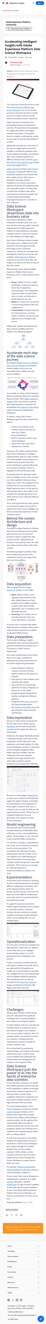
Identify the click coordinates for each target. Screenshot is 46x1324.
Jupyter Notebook (18, 441)
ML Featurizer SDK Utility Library (24, 707)
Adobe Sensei (16, 243)
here (8, 1198)
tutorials (10, 1182)
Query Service (29, 701)
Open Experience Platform (20, 29)
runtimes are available (29, 865)
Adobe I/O (23, 953)
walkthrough (11, 1184)
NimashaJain (14, 62)
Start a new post (20, 1229)
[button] (12, 57)
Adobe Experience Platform (11, 10)
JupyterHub (33, 795)
